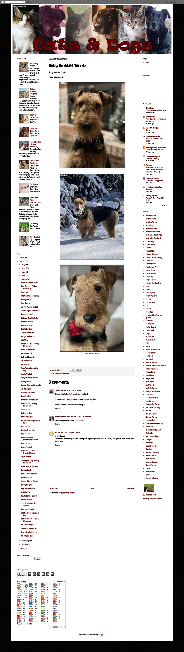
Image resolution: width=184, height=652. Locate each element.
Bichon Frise (150, 260)
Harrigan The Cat (27, 509)
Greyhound (150, 378)
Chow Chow (150, 324)
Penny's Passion (151, 195)
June (24, 268)
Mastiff (148, 410)
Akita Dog (149, 225)
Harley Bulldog (26, 325)
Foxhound (149, 359)
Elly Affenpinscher (28, 488)
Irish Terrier (150, 385)
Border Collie (150, 270)
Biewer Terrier (151, 264)
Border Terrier (151, 273)
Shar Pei (149, 449)
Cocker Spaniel (151, 327)
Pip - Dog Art (35, 237)
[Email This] (70, 370)
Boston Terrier (151, 280)
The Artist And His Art (29, 528)
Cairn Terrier (150, 302)
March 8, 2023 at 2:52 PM (71, 390)
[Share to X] (75, 370)
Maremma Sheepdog (153, 407)
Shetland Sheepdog (152, 452)
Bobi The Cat (25, 434)
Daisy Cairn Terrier (28, 349)
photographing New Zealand (154, 188)
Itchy (148, 130)
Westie (148, 475)
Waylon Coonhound (28, 392)
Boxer (148, 286)
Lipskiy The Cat (26, 477)
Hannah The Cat (27, 314)
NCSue (57, 432)
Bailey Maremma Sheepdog (33, 91)
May (23, 272)
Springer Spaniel (152, 462)
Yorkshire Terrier (152, 478)
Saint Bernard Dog (152, 436)
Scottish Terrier (151, 446)
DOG (67, 374)
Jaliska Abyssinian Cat (29, 307)
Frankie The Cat (27, 321)
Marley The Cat (26, 353)
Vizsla (148, 468)
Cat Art (33, 115)
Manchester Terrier (153, 404)
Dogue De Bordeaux (153, 349)
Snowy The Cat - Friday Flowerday (35, 144)
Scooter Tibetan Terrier (29, 481)
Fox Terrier (150, 356)
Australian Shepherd (153, 238)
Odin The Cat (25, 443)
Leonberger (150, 401)
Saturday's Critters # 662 (154, 150)
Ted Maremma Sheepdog (30, 296)
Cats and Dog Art (27, 357)
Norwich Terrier (151, 417)
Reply (57, 408)
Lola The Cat (25, 426)
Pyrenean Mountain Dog (154, 423)
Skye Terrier (150, 459)
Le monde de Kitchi (153, 136)
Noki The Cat (25, 492)
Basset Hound (150, 244)
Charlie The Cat (26, 417)
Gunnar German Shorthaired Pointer (29, 438)
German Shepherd (152, 362)
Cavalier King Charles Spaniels (154, 316)
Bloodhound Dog (151, 267)
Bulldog (148, 299)
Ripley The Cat (26, 299)
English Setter (151, 353)
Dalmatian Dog (151, 340)
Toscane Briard (26, 361)
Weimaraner (150, 471)
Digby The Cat (35, 128)
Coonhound (150, 330)
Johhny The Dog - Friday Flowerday (30, 461)
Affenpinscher (151, 215)
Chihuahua (150, 320)
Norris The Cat (26, 447)
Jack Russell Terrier (153, 391)
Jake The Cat (26, 389)
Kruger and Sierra (28, 336)
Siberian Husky (151, 455)
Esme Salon (150, 108)
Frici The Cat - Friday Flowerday (29, 404)
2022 (22, 549)
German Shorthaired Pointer (156, 365)
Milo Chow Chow (27, 525)
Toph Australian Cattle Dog (29, 369)
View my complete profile (152, 498)
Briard (148, 289)
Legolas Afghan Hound (29, 400)
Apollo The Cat (26, 374)
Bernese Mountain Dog (154, 257)
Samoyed (149, 439)
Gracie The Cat (26, 499)
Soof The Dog (25, 303)
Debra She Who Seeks (62, 416)
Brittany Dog (150, 292)
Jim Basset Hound (27, 332)
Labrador (149, 394)
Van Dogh (24, 292)
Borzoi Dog (149, 276)
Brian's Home (150, 117)
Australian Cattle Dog (154, 235)
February (25, 540)
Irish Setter (150, 381)
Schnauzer (149, 442)
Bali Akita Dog (26, 413)
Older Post (130, 488)
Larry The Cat (26, 485)
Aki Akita (24, 340)
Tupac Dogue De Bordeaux (30, 310)
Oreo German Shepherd (29, 282)
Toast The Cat (26, 456)
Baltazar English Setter (30, 318)
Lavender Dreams (152, 178)
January (25, 544)
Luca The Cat (26, 396)
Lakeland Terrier (152, 398)
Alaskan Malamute (152, 228)
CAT (147, 305)
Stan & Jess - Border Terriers (28, 504)
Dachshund (150, 337)
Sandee (57, 390)
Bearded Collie (151, 251)
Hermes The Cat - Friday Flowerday (30, 345)
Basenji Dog (150, 241)
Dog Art (148, 346)
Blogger (101, 634)
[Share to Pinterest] (80, 370)
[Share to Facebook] (77, 370)
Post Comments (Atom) (67, 493)
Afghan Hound (151, 219)
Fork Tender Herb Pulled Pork (156, 110)
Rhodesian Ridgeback (153, 430)
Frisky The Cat (26, 381)
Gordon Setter (151, 372)
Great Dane (150, 375)
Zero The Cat (25, 409)
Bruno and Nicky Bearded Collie (30, 421)
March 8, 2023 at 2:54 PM (81, 416)
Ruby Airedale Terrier (29, 474)
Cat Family (34, 223)
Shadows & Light (152, 128)
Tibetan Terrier (151, 465)
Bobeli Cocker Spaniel (29, 496)
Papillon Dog (150, 420)
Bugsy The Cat (26, 329)
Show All (164, 206)
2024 (22, 257)
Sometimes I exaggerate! (154, 180)
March (24, 279)
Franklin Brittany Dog (29, 466)
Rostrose (149, 165)
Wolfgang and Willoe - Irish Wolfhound (29, 452)
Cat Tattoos (34, 184)
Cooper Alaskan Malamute (31, 385)
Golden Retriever (152, 369)
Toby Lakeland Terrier (29, 378)
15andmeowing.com (153, 156)
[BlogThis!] (72, 370)
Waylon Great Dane (28, 430)
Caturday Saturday (152, 158)
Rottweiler (149, 433)
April (24, 275)
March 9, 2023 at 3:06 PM (70, 432)
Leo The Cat (25, 364)
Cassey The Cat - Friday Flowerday (30, 520)
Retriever (149, 426)
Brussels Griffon (151, 296)
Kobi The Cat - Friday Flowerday (29, 287)
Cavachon (149, 312)
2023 (22, 261)
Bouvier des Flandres (153, 283)
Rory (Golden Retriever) (34, 162)
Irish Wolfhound (151, 388)
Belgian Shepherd (152, 254)
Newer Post (54, 488)
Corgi (148, 333)
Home (92, 488)
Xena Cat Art (26, 470)
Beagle (148, 247)
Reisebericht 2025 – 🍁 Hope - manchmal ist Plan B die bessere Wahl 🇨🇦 (155, 169)
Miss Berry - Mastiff (34, 64)
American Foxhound (153, 231)
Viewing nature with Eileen (156, 147)
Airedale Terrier (60, 374)
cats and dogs (151, 495)
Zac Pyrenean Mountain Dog (30, 514)
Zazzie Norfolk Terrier (29, 532)
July (23, 264)
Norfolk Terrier (151, 414)
